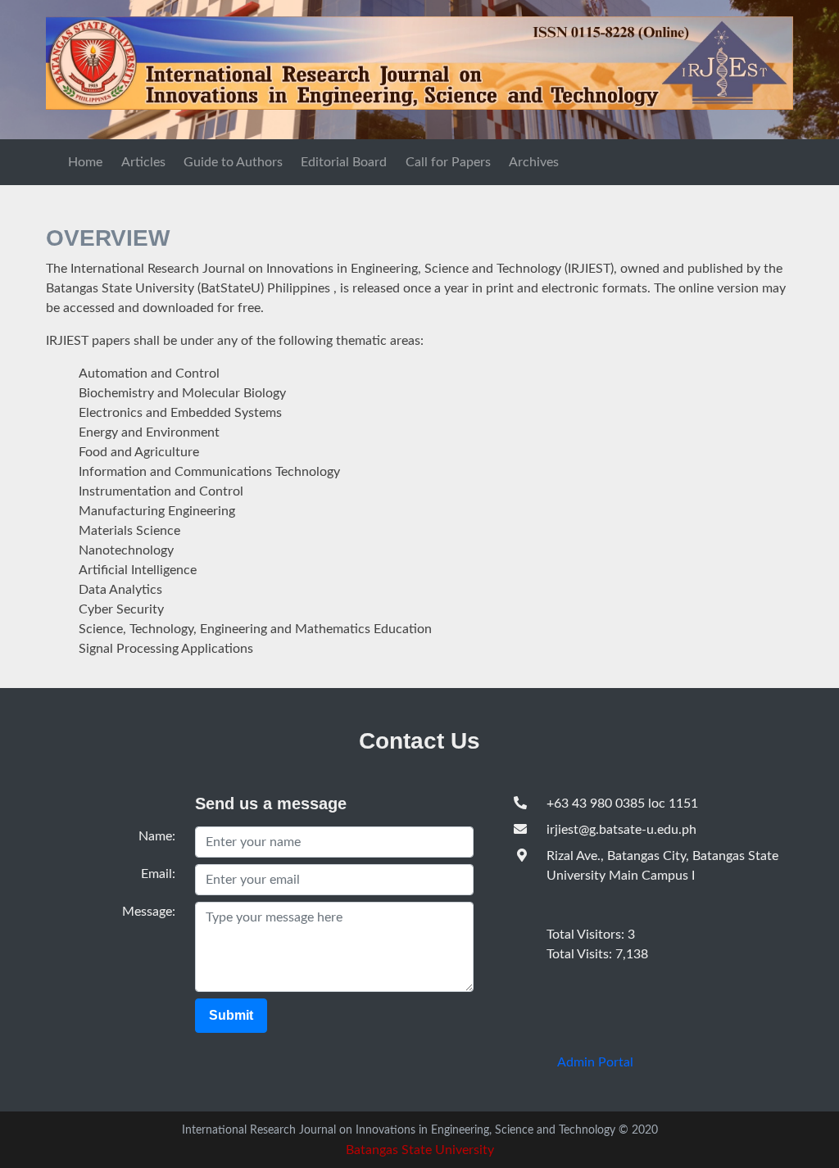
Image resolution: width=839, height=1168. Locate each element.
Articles (143, 162)
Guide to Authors (233, 162)
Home (85, 162)
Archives (534, 162)
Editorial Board (344, 162)
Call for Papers (448, 162)
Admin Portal (595, 1062)
